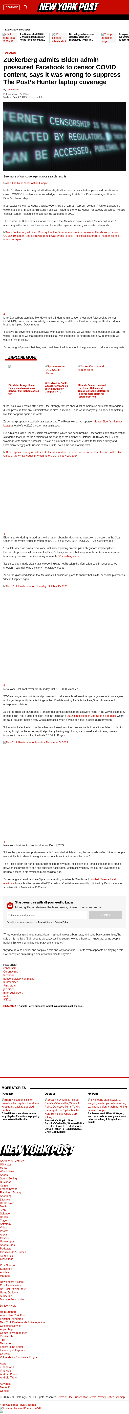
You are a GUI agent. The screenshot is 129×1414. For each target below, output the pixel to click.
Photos (4, 1231)
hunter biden (10, 982)
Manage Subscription (12, 1299)
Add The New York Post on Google (27, 183)
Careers (5, 1354)
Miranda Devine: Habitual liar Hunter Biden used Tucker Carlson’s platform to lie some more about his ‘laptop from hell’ (93, 391)
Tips (2, 1339)
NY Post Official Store (13, 1289)
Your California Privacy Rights (18, 1404)
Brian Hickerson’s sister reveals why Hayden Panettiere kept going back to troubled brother (20, 1116)
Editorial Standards (11, 1319)
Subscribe (6, 1268)
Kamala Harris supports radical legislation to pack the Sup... (51, 1006)
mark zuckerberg (13, 992)
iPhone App (7, 1367)
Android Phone (9, 1374)
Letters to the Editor (11, 1346)
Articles (4, 1272)
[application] (64, 136)
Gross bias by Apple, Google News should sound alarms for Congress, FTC (56, 387)
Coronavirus (10, 971)
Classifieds (6, 1259)
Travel (3, 1220)
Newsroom (6, 1343)
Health (4, 1217)
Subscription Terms (84, 1397)
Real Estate (7, 1203)
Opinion (4, 1185)
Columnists (6, 1255)
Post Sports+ (7, 1265)
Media (3, 1206)
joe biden (8, 989)
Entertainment (8, 1189)
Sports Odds (7, 1245)
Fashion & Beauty (10, 1192)
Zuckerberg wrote (69, 556)
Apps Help (6, 1329)
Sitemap (120, 1397)
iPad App (5, 1370)
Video (3, 1227)
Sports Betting (8, 1178)
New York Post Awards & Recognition (22, 1322)
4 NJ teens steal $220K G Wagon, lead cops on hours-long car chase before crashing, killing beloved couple (107, 1117)
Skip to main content (12, 32)
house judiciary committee (18, 978)
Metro (3, 1168)
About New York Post (12, 1315)
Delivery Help (8, 1305)
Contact (4, 1390)
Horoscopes (7, 1241)
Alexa (3, 1234)
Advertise (5, 1383)
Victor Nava (13, 89)
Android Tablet (8, 1377)
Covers (4, 1238)
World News (7, 1171)
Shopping (6, 1196)
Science (5, 1213)
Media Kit (5, 1387)
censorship (9, 968)
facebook (8, 975)
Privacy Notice (105, 1397)
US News (5, 1164)
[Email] (34, 7)
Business (5, 1182)
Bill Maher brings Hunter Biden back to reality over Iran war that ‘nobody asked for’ (23, 389)
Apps (3, 1363)
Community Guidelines (13, 1332)
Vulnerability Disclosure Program (19, 1357)
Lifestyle (5, 1199)
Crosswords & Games (13, 1252)
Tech (3, 1210)
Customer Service (10, 1325)
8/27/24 (7, 999)
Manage (5, 1275)
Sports (4, 1175)
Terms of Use (44, 922)
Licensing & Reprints (12, 1350)
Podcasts (5, 1248)
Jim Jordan (9, 985)
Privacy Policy (61, 922)
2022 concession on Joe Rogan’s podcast (91, 715)
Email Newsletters (11, 1285)
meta (6, 996)
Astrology (5, 1224)
